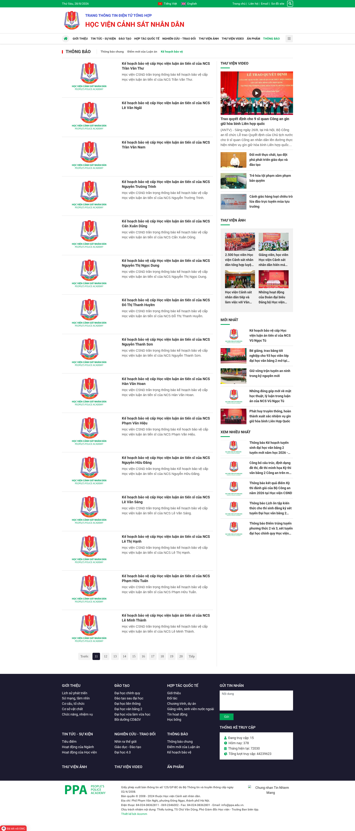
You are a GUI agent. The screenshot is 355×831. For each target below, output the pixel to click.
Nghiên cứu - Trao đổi (135, 734)
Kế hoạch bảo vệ (172, 51)
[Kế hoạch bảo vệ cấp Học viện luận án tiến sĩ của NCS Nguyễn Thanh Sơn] (89, 353)
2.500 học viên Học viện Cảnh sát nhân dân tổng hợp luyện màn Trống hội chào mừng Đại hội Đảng (239, 265)
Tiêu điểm (69, 741)
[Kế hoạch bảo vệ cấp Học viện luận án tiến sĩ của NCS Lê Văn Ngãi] (89, 117)
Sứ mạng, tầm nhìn (76, 698)
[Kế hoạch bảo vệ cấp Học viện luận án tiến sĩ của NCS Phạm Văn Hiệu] (89, 432)
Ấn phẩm (175, 767)
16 (143, 656)
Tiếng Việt (170, 3)
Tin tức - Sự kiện (77, 734)
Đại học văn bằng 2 (128, 709)
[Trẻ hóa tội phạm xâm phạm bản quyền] (233, 181)
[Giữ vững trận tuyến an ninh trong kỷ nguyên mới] (233, 376)
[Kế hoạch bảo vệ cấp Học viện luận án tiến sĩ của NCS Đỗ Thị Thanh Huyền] (89, 314)
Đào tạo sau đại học (128, 698)
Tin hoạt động (177, 714)
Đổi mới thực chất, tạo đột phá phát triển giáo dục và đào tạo (268, 160)
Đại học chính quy (127, 693)
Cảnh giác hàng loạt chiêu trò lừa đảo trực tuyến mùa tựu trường (271, 201)
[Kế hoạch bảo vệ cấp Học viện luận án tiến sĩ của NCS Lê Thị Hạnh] (89, 550)
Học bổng (174, 719)
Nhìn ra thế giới (125, 741)
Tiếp (192, 656)
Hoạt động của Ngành (78, 747)
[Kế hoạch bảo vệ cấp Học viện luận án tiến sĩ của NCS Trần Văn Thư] (89, 77)
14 (124, 656)
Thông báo (78, 51)
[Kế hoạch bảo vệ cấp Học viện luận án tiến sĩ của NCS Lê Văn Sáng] (89, 511)
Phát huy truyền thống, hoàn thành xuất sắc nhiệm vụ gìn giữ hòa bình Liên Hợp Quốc (270, 416)
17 (152, 656)
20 (181, 656)
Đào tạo (122, 685)
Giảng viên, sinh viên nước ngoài (190, 709)
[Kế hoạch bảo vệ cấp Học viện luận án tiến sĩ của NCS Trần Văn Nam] (89, 156)
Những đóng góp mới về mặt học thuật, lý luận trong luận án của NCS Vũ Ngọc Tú (270, 396)
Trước (84, 656)
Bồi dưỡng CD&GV (127, 719)
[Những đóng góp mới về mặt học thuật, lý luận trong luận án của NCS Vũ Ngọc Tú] (233, 396)
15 (134, 656)
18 (162, 656)
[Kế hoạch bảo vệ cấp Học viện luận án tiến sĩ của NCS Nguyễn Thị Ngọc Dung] (89, 274)
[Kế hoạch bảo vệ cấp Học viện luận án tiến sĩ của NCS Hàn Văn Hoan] (89, 393)
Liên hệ (253, 3)
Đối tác (172, 698)
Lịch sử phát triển (74, 693)
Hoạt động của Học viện (79, 752)
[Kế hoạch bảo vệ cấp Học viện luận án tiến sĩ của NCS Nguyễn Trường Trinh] (89, 196)
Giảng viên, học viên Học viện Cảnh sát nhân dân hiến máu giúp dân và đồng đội (273, 265)
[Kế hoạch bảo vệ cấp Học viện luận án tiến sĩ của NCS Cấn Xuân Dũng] (89, 235)
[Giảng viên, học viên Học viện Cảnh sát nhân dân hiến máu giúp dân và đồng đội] (274, 242)
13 (115, 656)
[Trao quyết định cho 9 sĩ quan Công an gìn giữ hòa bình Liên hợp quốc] (257, 93)
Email (264, 3)
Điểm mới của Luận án (142, 51)
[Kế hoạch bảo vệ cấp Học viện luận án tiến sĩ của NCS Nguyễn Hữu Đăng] (89, 472)
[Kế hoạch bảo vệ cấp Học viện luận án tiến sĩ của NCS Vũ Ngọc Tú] (233, 336)
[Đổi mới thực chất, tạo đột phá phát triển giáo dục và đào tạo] (233, 160)
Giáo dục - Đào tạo (127, 747)
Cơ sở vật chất (72, 709)
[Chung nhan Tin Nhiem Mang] (270, 793)
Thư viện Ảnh (233, 220)
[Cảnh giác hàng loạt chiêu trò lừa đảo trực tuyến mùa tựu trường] (233, 202)
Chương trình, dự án (181, 704)
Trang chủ (239, 3)
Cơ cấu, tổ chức (73, 704)
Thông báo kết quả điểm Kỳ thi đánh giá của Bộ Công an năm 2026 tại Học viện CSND (270, 488)
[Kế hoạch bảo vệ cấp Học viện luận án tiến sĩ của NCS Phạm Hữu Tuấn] (89, 590)
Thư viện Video (234, 63)
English (192, 3)
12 (105, 656)
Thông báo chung (112, 51)
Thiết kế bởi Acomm (134, 814)
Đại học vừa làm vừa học (132, 714)
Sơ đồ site (277, 3)
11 (96, 656)
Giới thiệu (71, 685)
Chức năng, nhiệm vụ (77, 714)
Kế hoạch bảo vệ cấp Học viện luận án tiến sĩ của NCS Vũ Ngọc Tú (270, 335)
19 (171, 656)
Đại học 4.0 (122, 752)
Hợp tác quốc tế (182, 685)
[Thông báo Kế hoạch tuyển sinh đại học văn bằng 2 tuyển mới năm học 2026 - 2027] (233, 448)
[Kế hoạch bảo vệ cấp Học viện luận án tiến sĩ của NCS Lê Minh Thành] (89, 629)
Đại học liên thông (127, 704)
